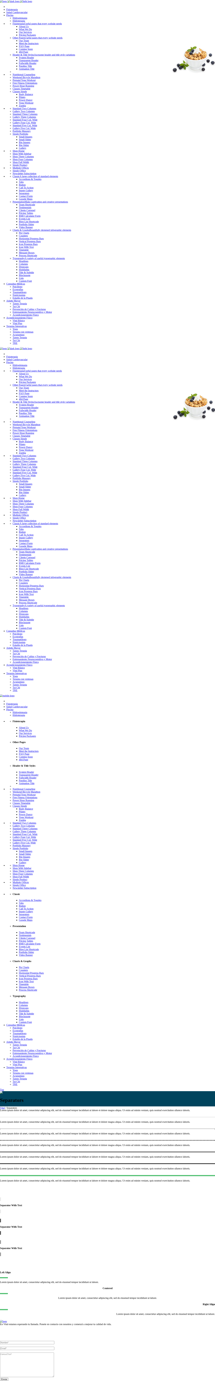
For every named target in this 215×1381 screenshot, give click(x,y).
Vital (2, 1108)
